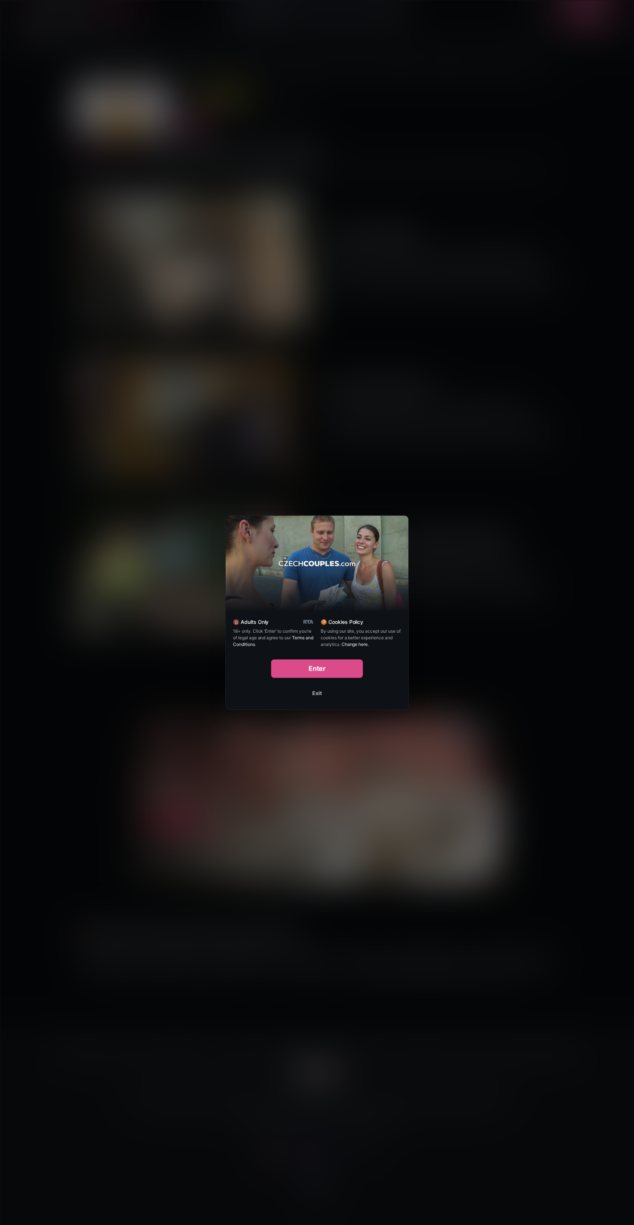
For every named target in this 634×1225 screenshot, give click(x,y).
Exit (317, 693)
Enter (317, 668)
